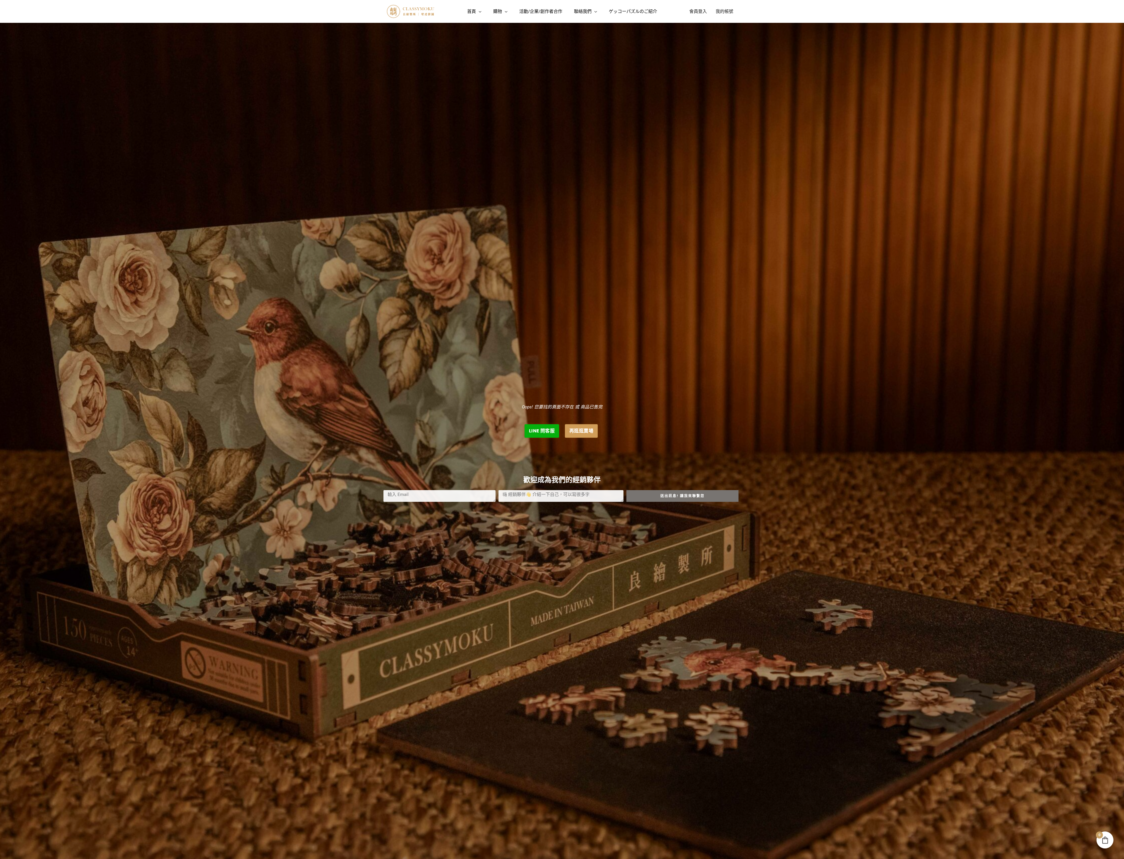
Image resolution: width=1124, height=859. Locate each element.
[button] (479, 11)
